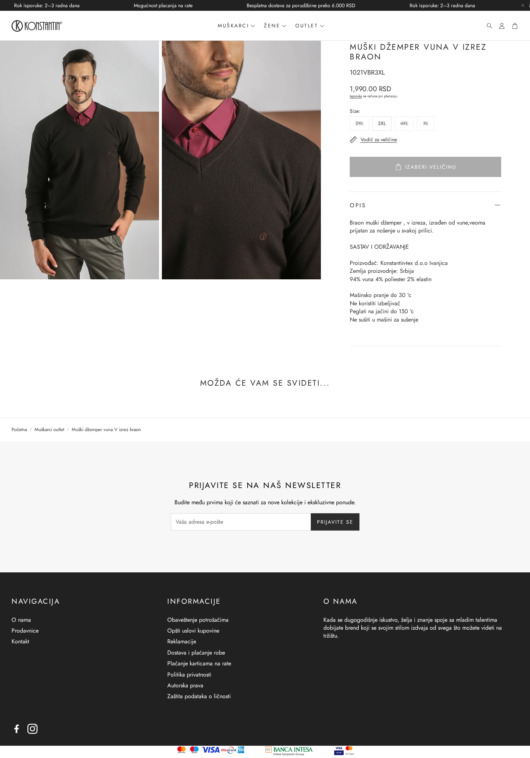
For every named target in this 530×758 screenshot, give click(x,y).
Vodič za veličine (379, 139)
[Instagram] (32, 729)
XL (425, 123)
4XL (404, 123)
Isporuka (356, 96)
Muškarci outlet (49, 429)
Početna (19, 429)
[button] (487, 26)
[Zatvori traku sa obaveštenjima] (522, 5)
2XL (359, 123)
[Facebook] (17, 729)
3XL (382, 123)
